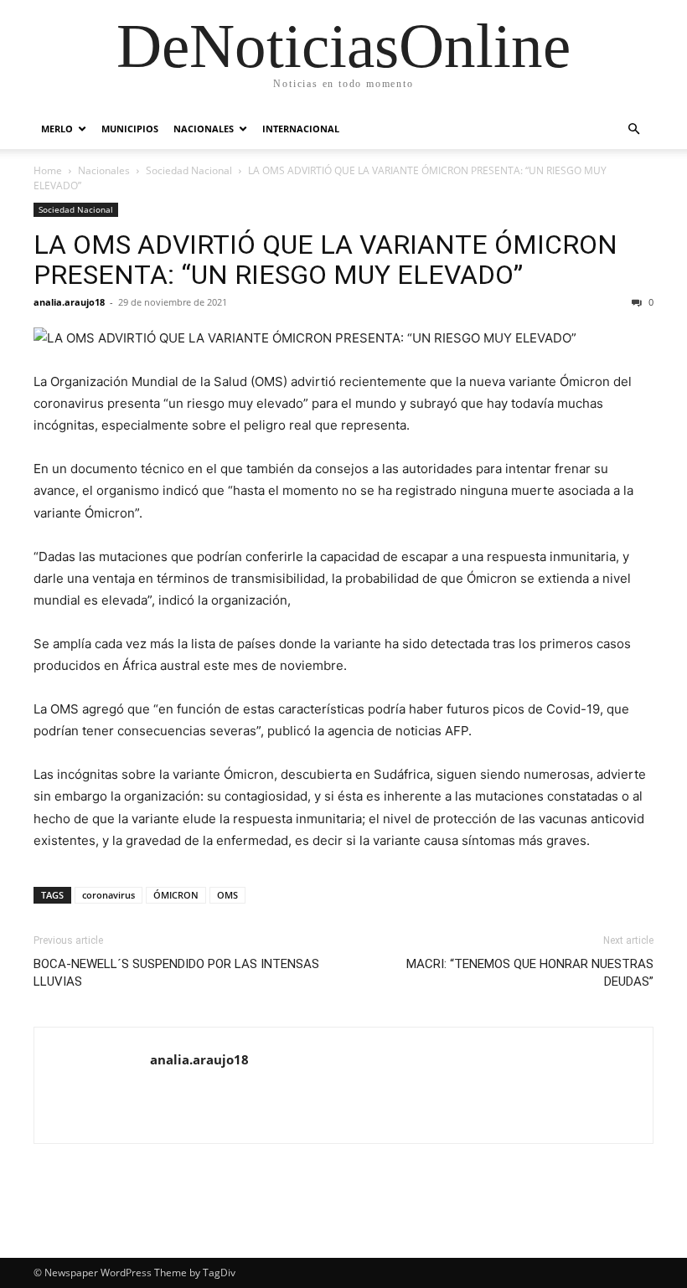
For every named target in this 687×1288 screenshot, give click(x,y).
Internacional (300, 128)
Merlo (57, 128)
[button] (633, 129)
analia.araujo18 (69, 302)
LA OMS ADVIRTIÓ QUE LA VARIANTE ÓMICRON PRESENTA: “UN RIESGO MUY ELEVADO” (325, 260)
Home (48, 170)
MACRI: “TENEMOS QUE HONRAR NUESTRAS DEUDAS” (529, 972)
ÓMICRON (176, 895)
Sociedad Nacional (189, 170)
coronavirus (108, 895)
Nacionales (203, 128)
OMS (227, 895)
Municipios (129, 128)
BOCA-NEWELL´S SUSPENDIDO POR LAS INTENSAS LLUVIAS (176, 972)
